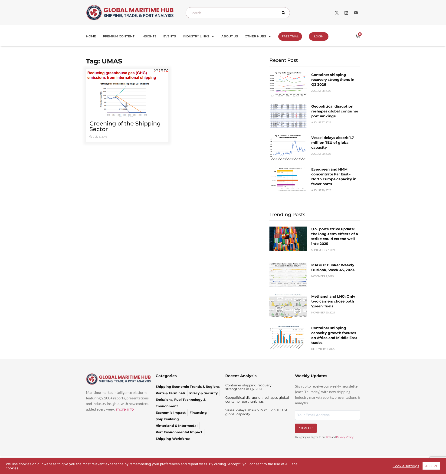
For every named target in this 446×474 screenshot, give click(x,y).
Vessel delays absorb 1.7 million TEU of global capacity (332, 142)
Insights (148, 36)
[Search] (284, 12)
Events (169, 36)
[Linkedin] (346, 13)
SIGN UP (305, 428)
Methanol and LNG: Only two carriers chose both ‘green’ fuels (333, 301)
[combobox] (238, 12)
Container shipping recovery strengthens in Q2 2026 (332, 79)
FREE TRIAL (290, 36)
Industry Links (196, 36)
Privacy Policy (345, 437)
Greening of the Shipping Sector (125, 126)
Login (318, 36)
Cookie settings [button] (406, 466)
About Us (229, 36)
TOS (328, 437)
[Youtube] (356, 13)
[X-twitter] (337, 13)
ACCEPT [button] (431, 466)
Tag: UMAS (104, 61)
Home (91, 36)
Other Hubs (255, 36)
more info (125, 409)
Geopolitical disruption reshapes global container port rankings (334, 111)
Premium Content (118, 36)
